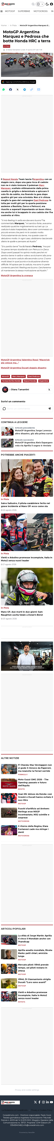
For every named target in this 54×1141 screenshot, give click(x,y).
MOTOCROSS (41, 11)
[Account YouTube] (51, 1102)
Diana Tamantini (14, 50)
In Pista (6, 46)
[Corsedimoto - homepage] (10, 4)
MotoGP (5, 376)
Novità (21, 789)
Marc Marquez (18, 376)
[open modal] (51, 4)
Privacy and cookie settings (27, 1090)
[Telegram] (24, 89)
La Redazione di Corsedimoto (15, 1110)
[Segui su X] (49, 389)
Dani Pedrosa (41, 200)
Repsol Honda (10, 179)
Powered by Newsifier (27, 1132)
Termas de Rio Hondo (11, 381)
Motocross (23, 821)
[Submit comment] (49, 409)
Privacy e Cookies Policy (41, 1110)
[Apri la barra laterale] (1, 11)
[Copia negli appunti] (31, 89)
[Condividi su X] (17, 89)
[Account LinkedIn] (47, 1102)
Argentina (38, 179)
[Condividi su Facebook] (10, 89)
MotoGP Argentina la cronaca (17, 275)
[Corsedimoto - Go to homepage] (10, 1102)
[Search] (33, 4)
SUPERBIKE (24, 11)
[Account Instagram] (43, 1102)
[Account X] (35, 1102)
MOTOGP (10, 11)
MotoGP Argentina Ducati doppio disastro (23, 368)
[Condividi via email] (38, 89)
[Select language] (40, 4)
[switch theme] (47, 4)
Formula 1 (23, 774)
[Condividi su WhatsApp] (3, 89)
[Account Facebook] (39, 1102)
